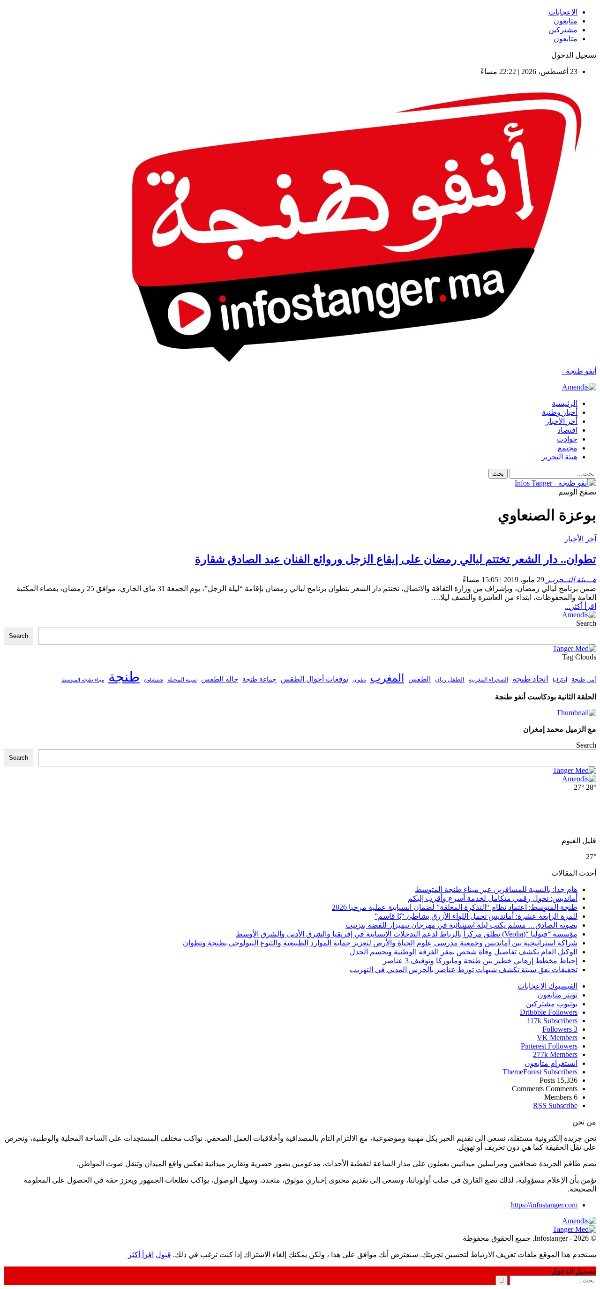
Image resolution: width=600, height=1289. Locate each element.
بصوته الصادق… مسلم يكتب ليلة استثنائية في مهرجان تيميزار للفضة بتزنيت (461, 925)
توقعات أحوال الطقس (314, 679)
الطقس (419, 679)
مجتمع (568, 448)
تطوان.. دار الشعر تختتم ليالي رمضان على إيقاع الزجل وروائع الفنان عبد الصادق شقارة (395, 559)
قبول (163, 1255)
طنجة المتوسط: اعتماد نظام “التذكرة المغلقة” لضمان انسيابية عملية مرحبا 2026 (455, 907)
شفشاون (153, 679)
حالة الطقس (219, 679)
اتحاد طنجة (530, 678)
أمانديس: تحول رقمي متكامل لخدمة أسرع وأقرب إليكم (493, 898)
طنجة (124, 676)
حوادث (567, 439)
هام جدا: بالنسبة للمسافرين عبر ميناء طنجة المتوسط (496, 889)
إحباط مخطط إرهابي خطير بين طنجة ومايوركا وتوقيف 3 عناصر (480, 961)
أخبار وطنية (560, 412)
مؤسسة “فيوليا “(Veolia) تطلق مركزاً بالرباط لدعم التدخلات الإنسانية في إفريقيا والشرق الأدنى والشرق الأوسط (407, 934)
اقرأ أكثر (141, 1255)
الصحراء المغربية (488, 680)
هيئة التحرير (559, 457)
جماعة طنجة (259, 679)
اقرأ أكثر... (580, 606)
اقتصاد (567, 430)
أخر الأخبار (562, 421)
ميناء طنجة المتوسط (82, 679)
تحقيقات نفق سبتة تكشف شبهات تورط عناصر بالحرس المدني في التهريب (464, 970)
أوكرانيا (560, 679)
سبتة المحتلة (182, 680)
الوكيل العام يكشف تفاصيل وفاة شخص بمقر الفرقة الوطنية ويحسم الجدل (464, 952)
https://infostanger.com (544, 1205)
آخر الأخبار (580, 539)
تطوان (359, 679)
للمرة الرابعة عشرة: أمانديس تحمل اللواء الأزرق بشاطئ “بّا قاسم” (476, 916)
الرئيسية (565, 403)
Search (586, 623)
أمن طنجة (583, 679)
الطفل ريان (450, 679)
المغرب (387, 678)
